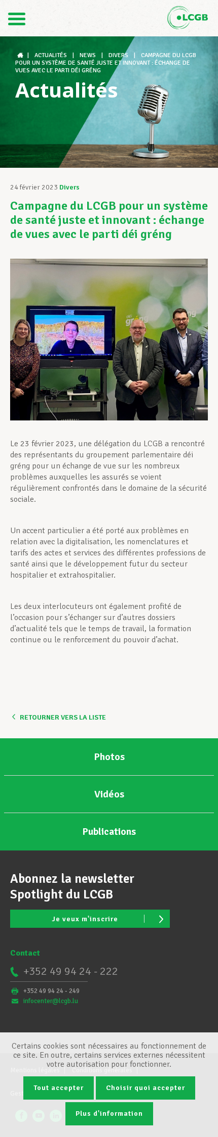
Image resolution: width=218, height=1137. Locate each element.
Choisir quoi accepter (145, 1087)
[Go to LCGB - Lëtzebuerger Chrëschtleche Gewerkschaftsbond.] (21, 55)
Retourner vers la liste (63, 717)
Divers (69, 187)
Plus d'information (109, 1113)
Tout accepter (58, 1087)
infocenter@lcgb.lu (50, 1001)
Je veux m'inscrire (85, 919)
